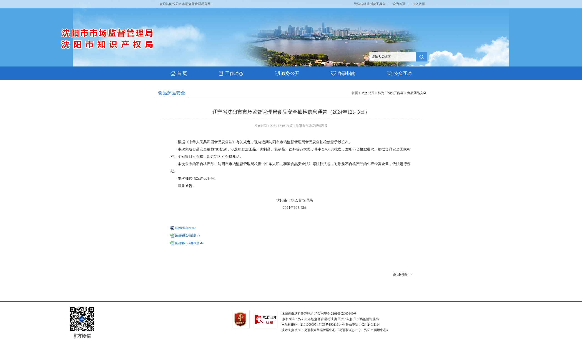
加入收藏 (418, 4)
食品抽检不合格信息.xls (189, 243)
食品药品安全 (171, 92)
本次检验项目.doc (185, 228)
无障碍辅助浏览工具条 (370, 4)
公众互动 (403, 73)
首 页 (182, 73)
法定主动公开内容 (391, 93)
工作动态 (234, 73)
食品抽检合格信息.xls (187, 235)
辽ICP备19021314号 (331, 324)
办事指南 (346, 73)
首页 (355, 93)
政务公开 (290, 73)
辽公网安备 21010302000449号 (335, 313)
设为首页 (399, 4)
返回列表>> (402, 274)
